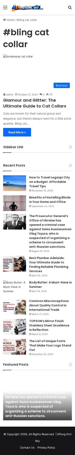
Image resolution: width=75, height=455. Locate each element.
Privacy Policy (46, 447)
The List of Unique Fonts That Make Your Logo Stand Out (50, 345)
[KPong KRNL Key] (27, 7)
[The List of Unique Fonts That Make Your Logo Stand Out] (14, 347)
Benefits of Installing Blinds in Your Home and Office (50, 199)
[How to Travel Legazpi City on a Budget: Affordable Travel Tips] (14, 183)
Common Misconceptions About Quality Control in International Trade (49, 305)
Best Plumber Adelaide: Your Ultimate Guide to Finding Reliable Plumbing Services (48, 264)
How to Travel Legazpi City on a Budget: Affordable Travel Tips (49, 181)
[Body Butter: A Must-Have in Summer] (14, 288)
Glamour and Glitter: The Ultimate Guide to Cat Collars (34, 103)
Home (10, 19)
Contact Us (27, 447)
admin (9, 94)
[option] (37, 397)
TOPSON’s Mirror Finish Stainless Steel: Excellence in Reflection (49, 325)
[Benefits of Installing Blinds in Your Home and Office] (14, 203)
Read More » (17, 132)
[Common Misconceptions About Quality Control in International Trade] (14, 307)
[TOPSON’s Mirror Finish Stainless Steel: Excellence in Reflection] (14, 327)
